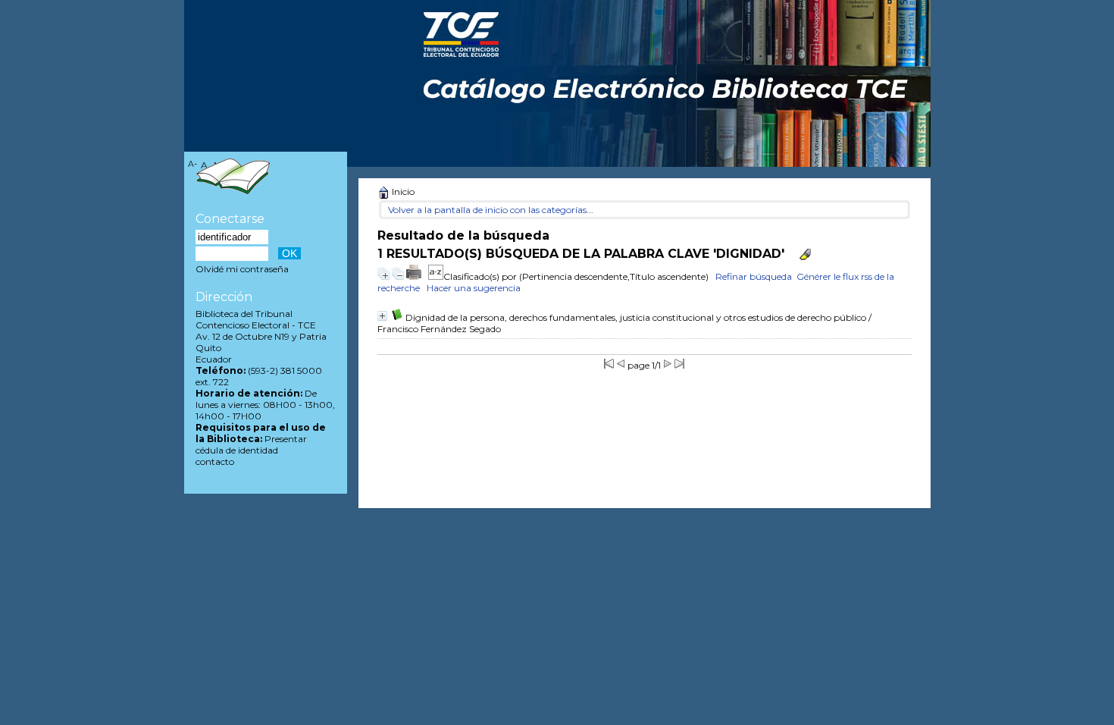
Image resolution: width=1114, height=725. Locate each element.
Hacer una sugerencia (474, 287)
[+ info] (382, 316)
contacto (215, 461)
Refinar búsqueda (753, 276)
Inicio (402, 191)
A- (192, 164)
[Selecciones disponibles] (435, 276)
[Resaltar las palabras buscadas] (805, 254)
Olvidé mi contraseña (242, 269)
